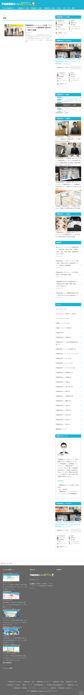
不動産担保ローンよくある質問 (66, 349)
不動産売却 (60, 332)
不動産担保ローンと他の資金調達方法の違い (67, 343)
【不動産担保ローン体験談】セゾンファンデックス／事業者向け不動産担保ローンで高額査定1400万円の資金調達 (67, 139)
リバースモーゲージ (62, 318)
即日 (69, 8)
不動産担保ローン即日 (63, 391)
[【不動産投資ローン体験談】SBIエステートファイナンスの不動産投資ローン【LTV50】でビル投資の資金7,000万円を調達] (68, 223)
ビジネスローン (62, 22)
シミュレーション (76, 26)
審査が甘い (74, 22)
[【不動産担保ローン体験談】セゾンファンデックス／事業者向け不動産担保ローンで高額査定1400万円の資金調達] (68, 128)
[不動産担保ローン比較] (68, 104)
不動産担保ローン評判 (63, 415)
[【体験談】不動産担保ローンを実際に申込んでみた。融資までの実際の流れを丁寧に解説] (68, 197)
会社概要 (32, 583)
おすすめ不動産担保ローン (9, 8)
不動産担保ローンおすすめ (14, 681)
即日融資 (60, 24)
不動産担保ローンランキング (65, 368)
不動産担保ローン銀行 (63, 424)
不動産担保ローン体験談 (63, 377)
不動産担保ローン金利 (49, 8)
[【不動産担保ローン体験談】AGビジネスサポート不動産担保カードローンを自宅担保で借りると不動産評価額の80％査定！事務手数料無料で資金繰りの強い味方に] (68, 150)
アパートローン (62, 29)
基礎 (73, 8)
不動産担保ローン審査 (36, 8)
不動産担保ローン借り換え (64, 386)
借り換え (59, 8)
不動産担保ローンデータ (63, 358)
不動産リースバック (63, 323)
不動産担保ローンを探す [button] (63, 67)
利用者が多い (61, 20)
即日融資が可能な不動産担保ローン (56, 685)
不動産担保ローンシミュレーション (67, 353)
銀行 (64, 8)
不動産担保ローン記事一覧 (64, 688)
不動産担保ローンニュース (64, 363)
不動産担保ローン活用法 (63, 410)
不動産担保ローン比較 (23, 8)
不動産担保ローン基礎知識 (64, 396)
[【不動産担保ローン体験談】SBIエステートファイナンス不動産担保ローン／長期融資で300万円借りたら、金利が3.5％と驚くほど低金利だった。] (68, 173)
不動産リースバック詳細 (63, 328)
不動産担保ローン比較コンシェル (39, 691)
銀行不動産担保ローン (39, 685)
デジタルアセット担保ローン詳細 (66, 313)
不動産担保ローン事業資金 (64, 372)
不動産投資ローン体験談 (63, 337)
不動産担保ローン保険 (63, 382)
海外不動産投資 (7, 662)
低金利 (72, 20)
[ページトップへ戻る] (81, 693)
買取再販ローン (61, 429)
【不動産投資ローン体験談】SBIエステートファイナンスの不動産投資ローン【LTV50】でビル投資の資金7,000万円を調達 (67, 234)
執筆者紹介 (61, 480)
